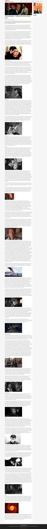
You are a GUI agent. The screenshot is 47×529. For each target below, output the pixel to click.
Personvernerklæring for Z (23, 527)
